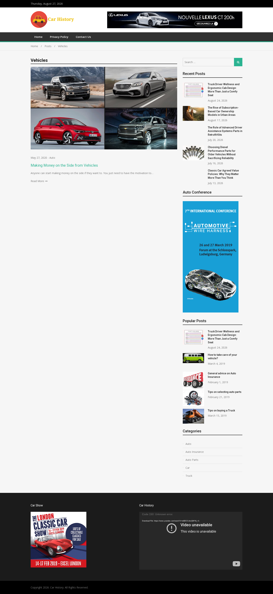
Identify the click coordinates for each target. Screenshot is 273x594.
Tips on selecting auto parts (224, 391)
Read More (37, 181)
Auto (52, 157)
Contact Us (83, 37)
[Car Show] (58, 566)
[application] (190, 541)
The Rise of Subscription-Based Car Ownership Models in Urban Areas (223, 111)
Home (38, 37)
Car (188, 467)
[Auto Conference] (210, 311)
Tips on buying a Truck (221, 410)
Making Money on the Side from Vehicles (64, 165)
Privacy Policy (59, 37)
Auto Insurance (195, 452)
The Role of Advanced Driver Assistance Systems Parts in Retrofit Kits (225, 131)
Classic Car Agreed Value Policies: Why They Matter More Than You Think (223, 174)
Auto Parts (192, 460)
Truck (189, 475)
